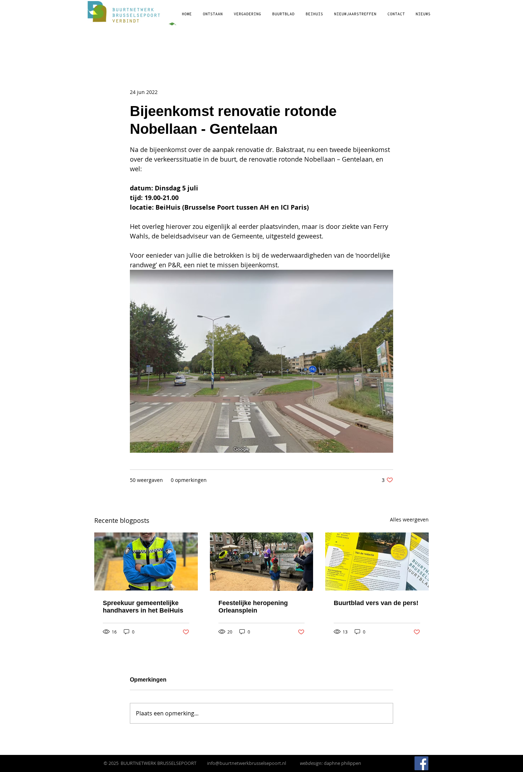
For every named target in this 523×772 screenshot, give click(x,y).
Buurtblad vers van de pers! (376, 602)
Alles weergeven (409, 519)
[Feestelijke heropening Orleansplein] (261, 561)
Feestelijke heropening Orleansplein (253, 606)
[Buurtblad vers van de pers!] (377, 561)
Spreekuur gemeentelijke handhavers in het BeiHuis (143, 606)
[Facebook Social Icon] (421, 763)
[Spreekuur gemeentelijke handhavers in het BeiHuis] (146, 561)
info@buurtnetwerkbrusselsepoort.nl (246, 763)
